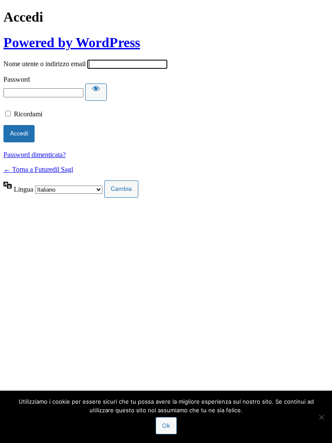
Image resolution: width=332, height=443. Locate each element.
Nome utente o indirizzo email (44, 63)
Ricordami (28, 114)
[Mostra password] (96, 92)
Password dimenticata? (34, 154)
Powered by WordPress (71, 42)
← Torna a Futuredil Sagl (38, 169)
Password (16, 79)
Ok (166, 425)
